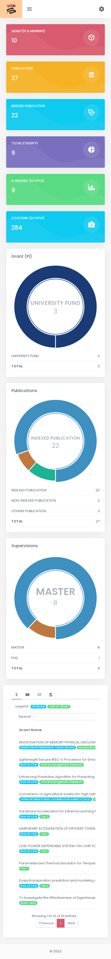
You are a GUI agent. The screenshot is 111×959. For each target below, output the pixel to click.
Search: (25, 716)
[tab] (16, 694)
